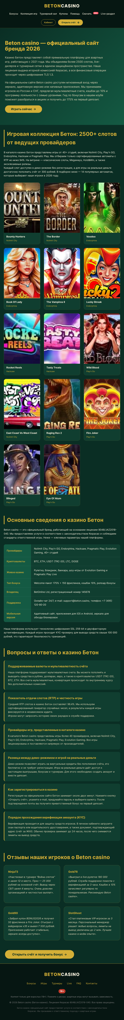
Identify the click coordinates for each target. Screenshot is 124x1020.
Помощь (75, 13)
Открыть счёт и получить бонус (37, 954)
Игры (44, 983)
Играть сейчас (21, 109)
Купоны (63, 13)
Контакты (91, 983)
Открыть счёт (69, 22)
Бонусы (13, 13)
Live (69, 983)
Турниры (57, 983)
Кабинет (48, 22)
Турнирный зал (48, 13)
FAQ (79, 983)
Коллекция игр (29, 13)
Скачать (90, 13)
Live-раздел (108, 13)
